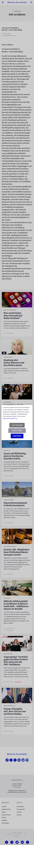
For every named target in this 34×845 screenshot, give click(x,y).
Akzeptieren (17, 436)
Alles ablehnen (17, 425)
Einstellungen (17, 430)
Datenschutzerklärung (10, 418)
